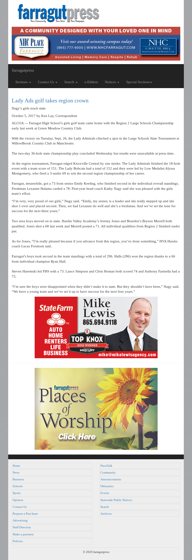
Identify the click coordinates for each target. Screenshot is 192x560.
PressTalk (106, 465)
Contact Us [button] (46, 82)
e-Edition (91, 82)
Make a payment (23, 534)
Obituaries (107, 486)
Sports (17, 493)
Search (104, 507)
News (16, 472)
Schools (18, 486)
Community (108, 472)
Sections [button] (22, 82)
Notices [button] (111, 82)
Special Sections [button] (138, 82)
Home (16, 465)
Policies (18, 541)
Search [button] (69, 82)
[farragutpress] (96, 13)
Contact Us (20, 507)
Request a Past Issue (25, 513)
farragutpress (23, 70)
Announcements (110, 479)
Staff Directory (22, 527)
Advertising (20, 520)
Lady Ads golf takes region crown (50, 100)
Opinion (18, 500)
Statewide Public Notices (116, 500)
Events (104, 493)
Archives (106, 513)
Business (18, 479)
